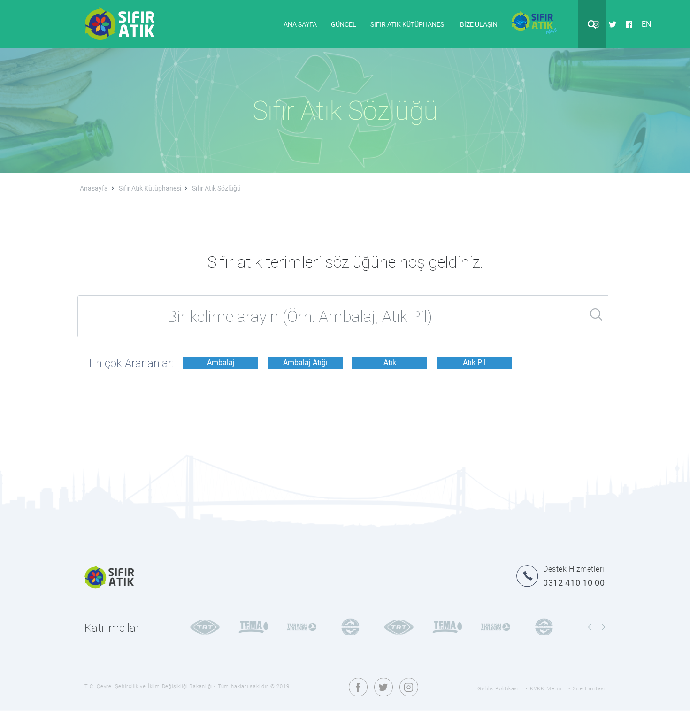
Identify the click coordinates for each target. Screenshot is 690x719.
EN (646, 23)
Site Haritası (589, 689)
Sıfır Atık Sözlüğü (216, 188)
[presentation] (589, 627)
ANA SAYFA (300, 24)
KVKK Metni (545, 689)
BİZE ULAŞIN (479, 24)
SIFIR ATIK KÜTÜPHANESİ (408, 24)
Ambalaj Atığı (305, 362)
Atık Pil (474, 362)
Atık (389, 362)
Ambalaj (221, 362)
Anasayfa (94, 188)
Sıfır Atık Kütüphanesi (151, 188)
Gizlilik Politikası (498, 689)
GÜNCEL (343, 24)
